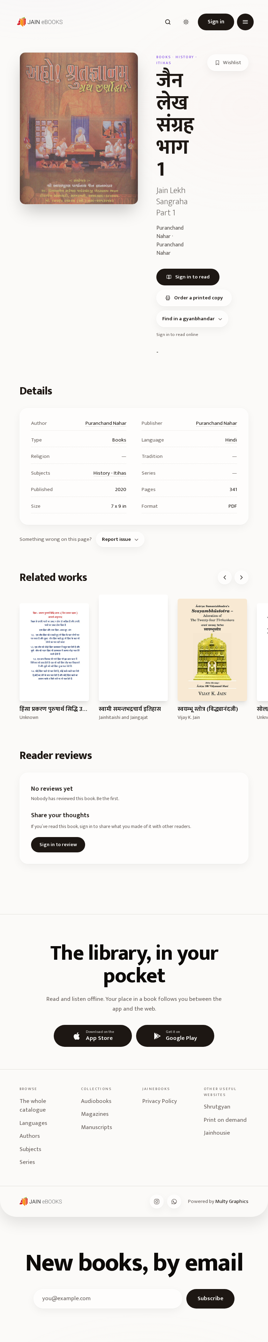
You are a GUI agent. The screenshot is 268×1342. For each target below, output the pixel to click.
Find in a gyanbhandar (188, 318)
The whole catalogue (33, 1105)
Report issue (116, 539)
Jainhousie (217, 1133)
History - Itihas (110, 473)
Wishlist (232, 62)
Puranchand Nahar (105, 423)
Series (27, 1162)
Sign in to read (192, 277)
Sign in (216, 21)
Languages (33, 1123)
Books (119, 440)
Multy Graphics (231, 1201)
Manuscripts (96, 1127)
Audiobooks (96, 1101)
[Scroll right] (241, 577)
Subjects (30, 1149)
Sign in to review (58, 845)
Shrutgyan (217, 1107)
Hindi (231, 440)
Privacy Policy (159, 1101)
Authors (30, 1136)
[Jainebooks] (38, 22)
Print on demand (225, 1120)
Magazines (95, 1114)
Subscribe (210, 1298)
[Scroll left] (225, 577)
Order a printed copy (198, 297)
